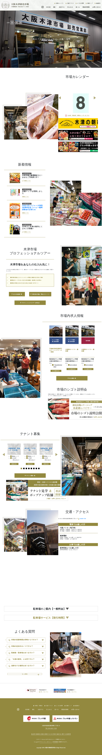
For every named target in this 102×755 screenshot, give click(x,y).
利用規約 (55, 742)
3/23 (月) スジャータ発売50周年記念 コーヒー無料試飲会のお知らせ (32, 207)
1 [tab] (21, 468)
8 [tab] (39, 468)
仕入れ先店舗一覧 (17, 294)
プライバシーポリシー (46, 742)
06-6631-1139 (82, 518)
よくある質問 (80, 3)
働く (54, 7)
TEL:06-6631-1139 (51, 728)
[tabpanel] (56, 348)
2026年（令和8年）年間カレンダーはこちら (78, 115)
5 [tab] (31, 468)
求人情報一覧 (72, 378)
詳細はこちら (27, 180)
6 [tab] (34, 468)
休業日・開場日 (39, 705)
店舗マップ (90, 3)
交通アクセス (70, 3)
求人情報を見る (56, 371)
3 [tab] (26, 468)
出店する (62, 7)
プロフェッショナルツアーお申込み (31, 303)
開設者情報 (86, 7)
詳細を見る (14, 464)
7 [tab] (36, 468)
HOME (48, 7)
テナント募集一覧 (30, 475)
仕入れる (70, 7)
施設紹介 (98, 3)
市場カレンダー (60, 3)
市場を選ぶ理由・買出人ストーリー (41, 294)
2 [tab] (24, 468)
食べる (78, 7)
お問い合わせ (96, 7)
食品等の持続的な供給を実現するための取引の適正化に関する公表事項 (51, 734)
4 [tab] (29, 468)
